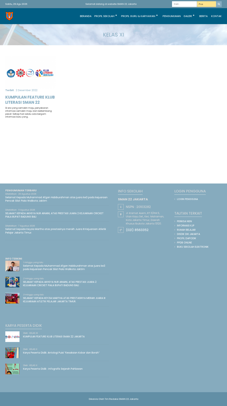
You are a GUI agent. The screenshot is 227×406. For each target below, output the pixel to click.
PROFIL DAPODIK (186, 238)
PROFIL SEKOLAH (104, 16)
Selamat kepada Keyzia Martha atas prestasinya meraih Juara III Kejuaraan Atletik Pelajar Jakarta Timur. (55, 230)
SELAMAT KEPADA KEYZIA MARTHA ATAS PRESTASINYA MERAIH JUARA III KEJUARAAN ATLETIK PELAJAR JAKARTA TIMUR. (64, 299)
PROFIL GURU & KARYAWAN (138, 16)
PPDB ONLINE (184, 242)
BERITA (203, 16)
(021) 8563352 (137, 230)
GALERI (188, 16)
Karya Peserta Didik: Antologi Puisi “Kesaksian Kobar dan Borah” (61, 352)
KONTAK (216, 16)
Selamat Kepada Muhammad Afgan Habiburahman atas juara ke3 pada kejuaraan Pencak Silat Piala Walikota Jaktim (56, 199)
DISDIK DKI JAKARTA (188, 234)
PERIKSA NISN (184, 221)
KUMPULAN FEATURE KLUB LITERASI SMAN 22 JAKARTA (30, 102)
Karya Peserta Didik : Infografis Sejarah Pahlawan (53, 369)
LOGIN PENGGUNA (187, 199)
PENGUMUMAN (172, 16)
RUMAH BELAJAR (186, 230)
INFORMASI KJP (185, 225)
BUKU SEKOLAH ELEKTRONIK (193, 247)
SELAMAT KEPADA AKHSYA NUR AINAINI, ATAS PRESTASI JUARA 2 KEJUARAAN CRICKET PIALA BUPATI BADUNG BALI (54, 215)
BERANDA (86, 16)
